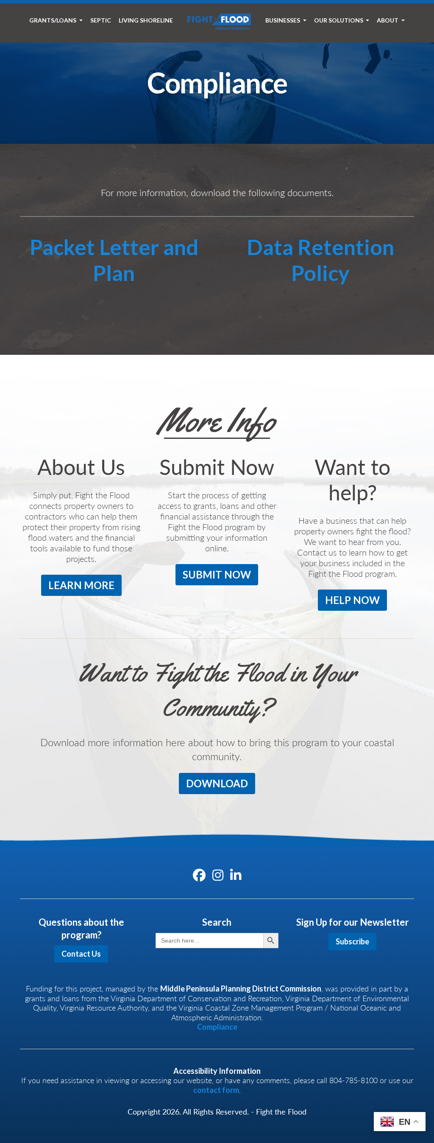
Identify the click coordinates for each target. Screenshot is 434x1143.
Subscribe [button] (352, 941)
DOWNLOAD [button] (217, 783)
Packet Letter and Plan (114, 260)
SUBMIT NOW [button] (217, 574)
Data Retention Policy (320, 260)
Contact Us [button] (81, 953)
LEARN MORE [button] (81, 585)
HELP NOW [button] (352, 600)
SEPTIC (100, 20)
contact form (216, 1090)
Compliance (217, 1026)
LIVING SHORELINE (146, 20)
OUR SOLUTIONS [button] (339, 20)
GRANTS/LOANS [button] (53, 20)
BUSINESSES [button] (283, 20)
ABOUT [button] (388, 20)
